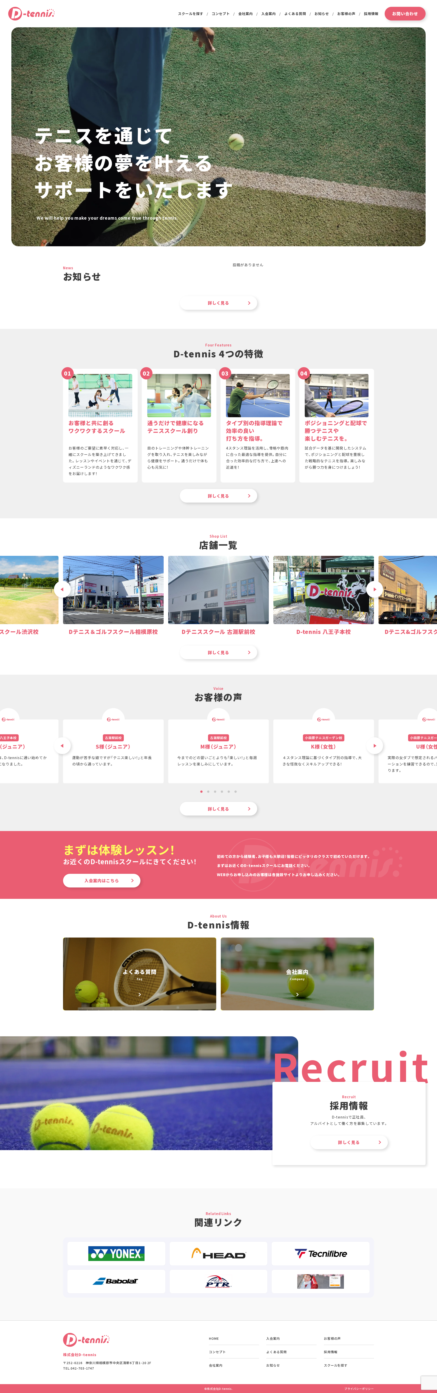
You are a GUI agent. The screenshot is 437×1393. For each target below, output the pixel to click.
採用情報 (371, 13)
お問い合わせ (405, 13)
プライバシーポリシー (359, 1388)
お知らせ (322, 13)
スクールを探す (336, 1365)
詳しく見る (218, 303)
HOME (214, 1338)
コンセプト (221, 13)
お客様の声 (346, 13)
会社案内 (245, 13)
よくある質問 (295, 13)
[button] (374, 589)
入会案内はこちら (101, 880)
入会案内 (268, 13)
